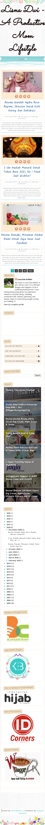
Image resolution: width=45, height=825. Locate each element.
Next (31, 271)
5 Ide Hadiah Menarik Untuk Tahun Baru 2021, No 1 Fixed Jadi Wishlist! (22, 172)
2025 (9, 513)
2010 (9, 589)
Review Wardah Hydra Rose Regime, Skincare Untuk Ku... (22, 533)
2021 (9, 524)
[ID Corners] (23, 728)
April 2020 (13, 555)
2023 (9, 519)
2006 (9, 600)
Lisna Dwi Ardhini (24, 279)
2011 (9, 586)
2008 (9, 595)
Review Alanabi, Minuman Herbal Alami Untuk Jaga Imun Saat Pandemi (22, 239)
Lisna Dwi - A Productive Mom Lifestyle (22, 29)
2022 (9, 521)
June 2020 (13, 552)
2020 (9, 527)
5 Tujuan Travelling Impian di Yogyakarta (20, 463)
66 (25, 271)
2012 (9, 583)
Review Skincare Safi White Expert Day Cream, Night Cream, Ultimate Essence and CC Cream (22, 493)
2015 (9, 575)
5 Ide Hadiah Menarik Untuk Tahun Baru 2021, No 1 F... (24, 539)
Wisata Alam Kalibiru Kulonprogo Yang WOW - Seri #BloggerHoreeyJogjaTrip (21, 407)
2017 (9, 569)
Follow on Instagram (14, 361)
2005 (9, 603)
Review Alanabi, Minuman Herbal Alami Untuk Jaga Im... (23, 545)
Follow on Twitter (13, 346)
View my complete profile (14, 304)
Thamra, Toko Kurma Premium (20, 390)
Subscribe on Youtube (15, 356)
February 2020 (15, 560)
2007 (9, 597)
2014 (9, 577)
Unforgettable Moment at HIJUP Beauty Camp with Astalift (21, 478)
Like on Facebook (13, 351)
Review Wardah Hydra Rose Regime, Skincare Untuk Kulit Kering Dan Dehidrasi (22, 106)
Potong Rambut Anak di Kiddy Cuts (20, 435)
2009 (9, 592)
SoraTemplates (16, 811)
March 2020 (14, 557)
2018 (9, 566)
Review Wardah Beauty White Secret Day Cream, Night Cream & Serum (21, 421)
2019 (9, 563)
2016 (9, 572)
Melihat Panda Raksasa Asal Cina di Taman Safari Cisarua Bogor (21, 449)
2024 (9, 516)
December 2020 (15, 530)
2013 (9, 580)
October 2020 (15, 549)
